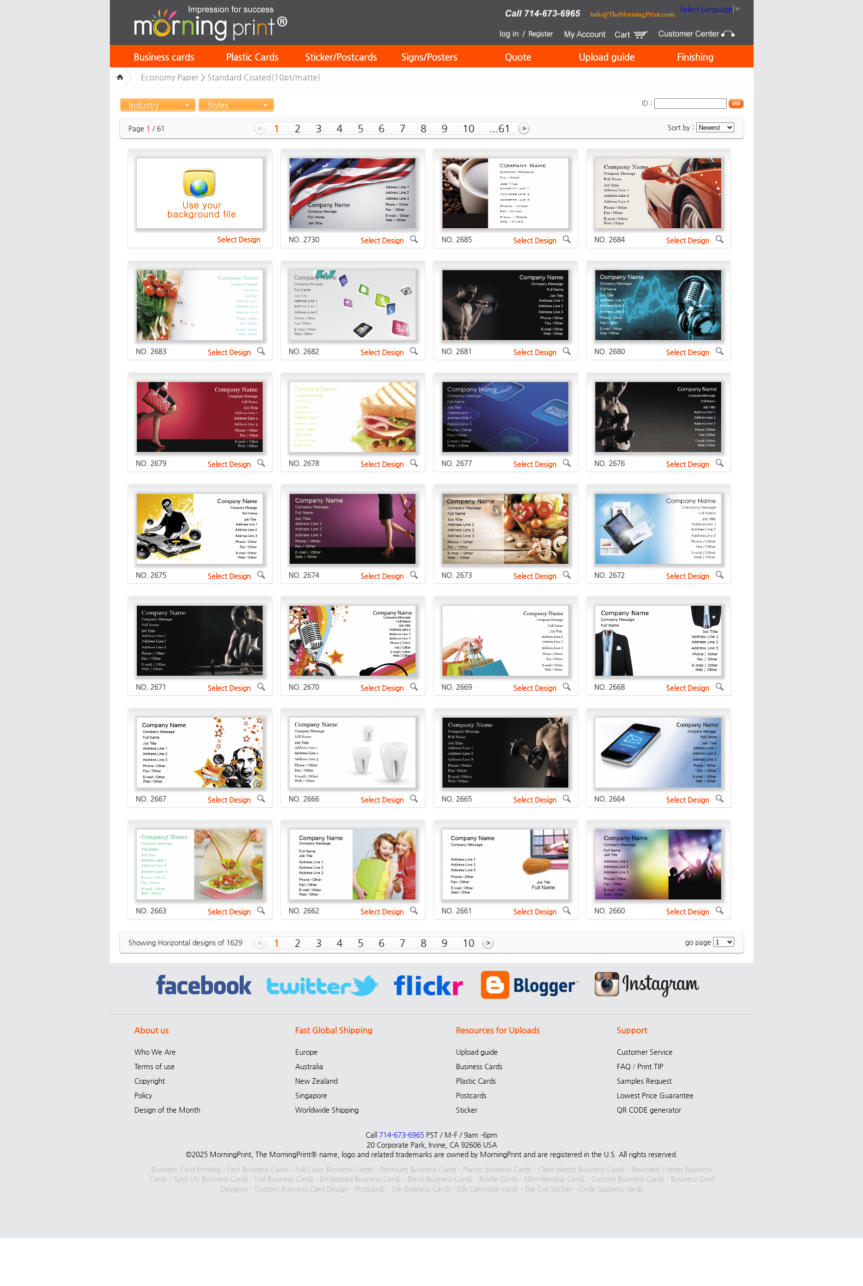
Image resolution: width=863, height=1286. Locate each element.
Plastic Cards (252, 56)
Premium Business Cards (417, 1169)
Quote (518, 56)
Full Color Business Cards (334, 1169)
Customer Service (645, 1052)
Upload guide (607, 56)
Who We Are (155, 1052)
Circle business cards (610, 1189)
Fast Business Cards (258, 1169)
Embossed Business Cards (360, 1179)
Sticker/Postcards (341, 56)
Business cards (164, 56)
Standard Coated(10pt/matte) (264, 77)
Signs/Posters (429, 56)
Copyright (149, 1081)
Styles (217, 105)
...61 (499, 128)
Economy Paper (170, 77)
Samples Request (644, 1081)
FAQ (624, 1066)
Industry (144, 105)
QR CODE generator (649, 1110)
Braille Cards (498, 1179)
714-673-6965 (401, 1135)
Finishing (695, 56)
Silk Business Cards (421, 1189)
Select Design (238, 239)
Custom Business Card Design (301, 1189)
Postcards (471, 1095)
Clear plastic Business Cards (581, 1169)
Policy (143, 1095)
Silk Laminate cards (487, 1189)
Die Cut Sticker (548, 1189)
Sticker (466, 1110)
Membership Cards (554, 1179)
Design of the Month (167, 1110)
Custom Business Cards (627, 1179)
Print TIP (650, 1066)
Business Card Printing (186, 1169)
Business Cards (479, 1066)
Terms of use (154, 1066)
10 (468, 128)
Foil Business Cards (284, 1179)
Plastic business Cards (497, 1169)
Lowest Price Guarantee (655, 1095)
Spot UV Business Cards (211, 1179)
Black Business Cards (440, 1179)
